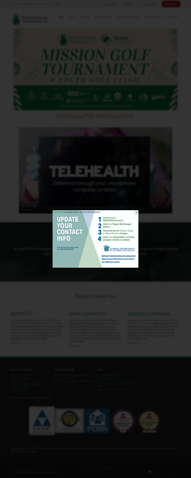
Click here (58, 211)
